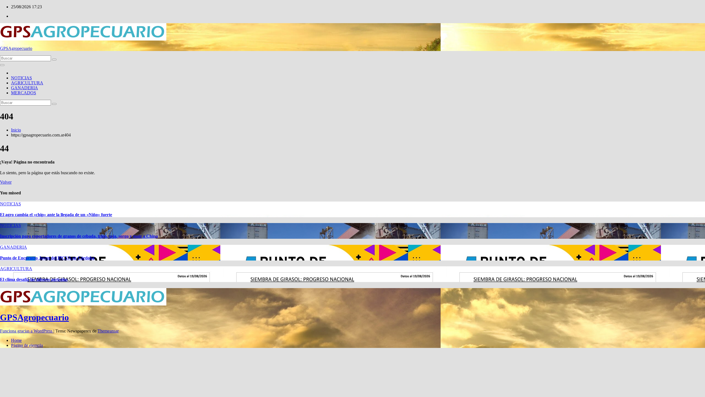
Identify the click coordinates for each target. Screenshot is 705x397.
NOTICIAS (21, 78)
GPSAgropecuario (16, 48)
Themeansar (108, 331)
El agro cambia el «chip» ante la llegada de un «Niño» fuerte (56, 214)
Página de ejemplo (27, 345)
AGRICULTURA (27, 83)
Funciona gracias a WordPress (26, 331)
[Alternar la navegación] (2, 65)
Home (16, 340)
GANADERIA (24, 87)
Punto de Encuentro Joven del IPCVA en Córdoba (47, 258)
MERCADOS (23, 92)
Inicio (16, 130)
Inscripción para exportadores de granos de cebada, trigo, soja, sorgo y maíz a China (79, 236)
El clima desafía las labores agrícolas (33, 279)
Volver (6, 182)
